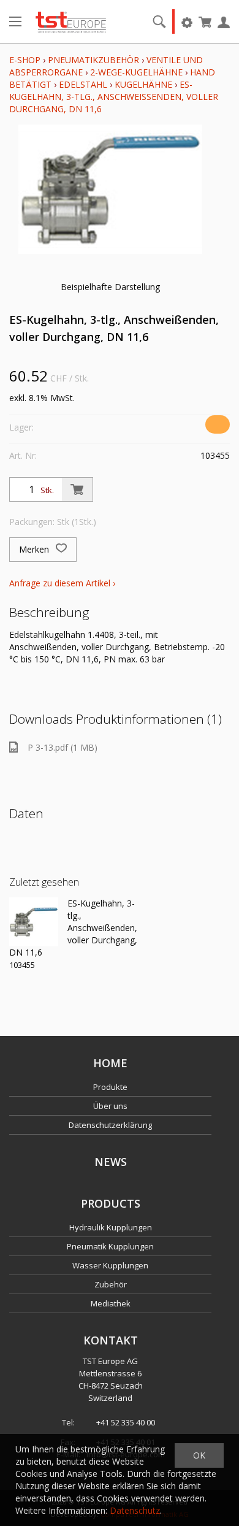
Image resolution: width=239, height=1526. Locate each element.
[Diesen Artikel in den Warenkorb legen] (77, 489)
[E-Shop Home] (71, 21)
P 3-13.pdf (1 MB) (62, 747)
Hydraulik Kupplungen (110, 1227)
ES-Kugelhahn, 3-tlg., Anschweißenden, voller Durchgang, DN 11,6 (113, 97)
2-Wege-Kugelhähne (136, 72)
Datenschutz (135, 1510)
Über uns (110, 1105)
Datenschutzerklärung (110, 1124)
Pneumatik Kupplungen (110, 1246)
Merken (35, 549)
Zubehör (110, 1284)
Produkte (110, 1086)
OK (199, 1455)
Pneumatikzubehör (95, 60)
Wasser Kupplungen (110, 1265)
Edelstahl (83, 84)
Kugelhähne (143, 84)
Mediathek (111, 1303)
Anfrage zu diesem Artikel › (62, 583)
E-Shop (24, 60)
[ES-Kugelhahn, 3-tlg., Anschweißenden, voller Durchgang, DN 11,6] (33, 921)
